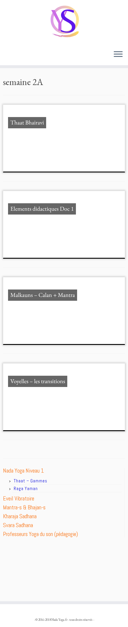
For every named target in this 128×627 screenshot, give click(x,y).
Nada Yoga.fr (59, 620)
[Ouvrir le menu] (118, 54)
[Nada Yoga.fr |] (64, 22)
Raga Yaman (26, 488)
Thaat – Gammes (30, 481)
